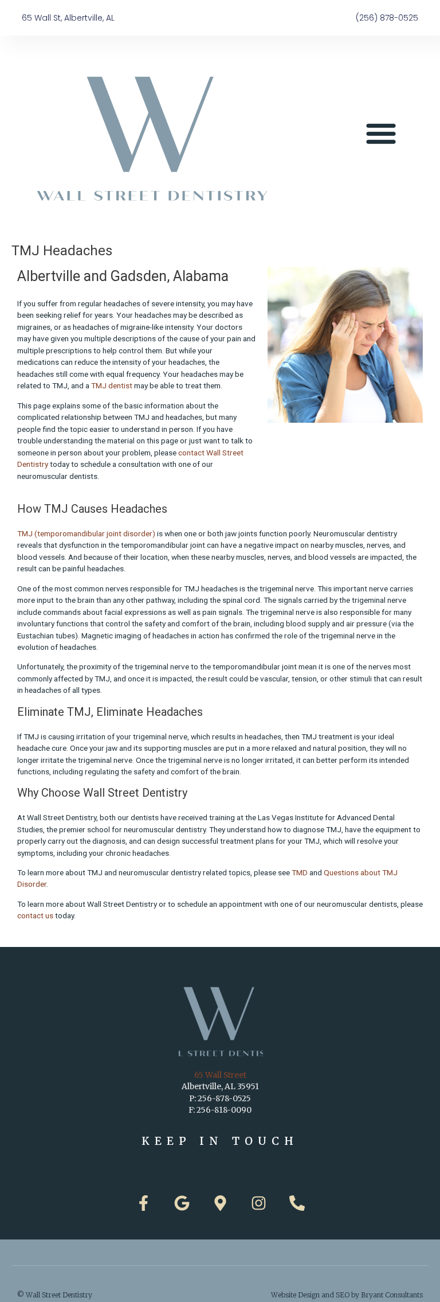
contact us (35, 915)
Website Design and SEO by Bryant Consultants (347, 1295)
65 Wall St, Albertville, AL (68, 18)
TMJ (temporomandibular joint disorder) (86, 533)
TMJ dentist (111, 385)
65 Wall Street (220, 1075)
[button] (381, 133)
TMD (300, 872)
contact (191, 452)
